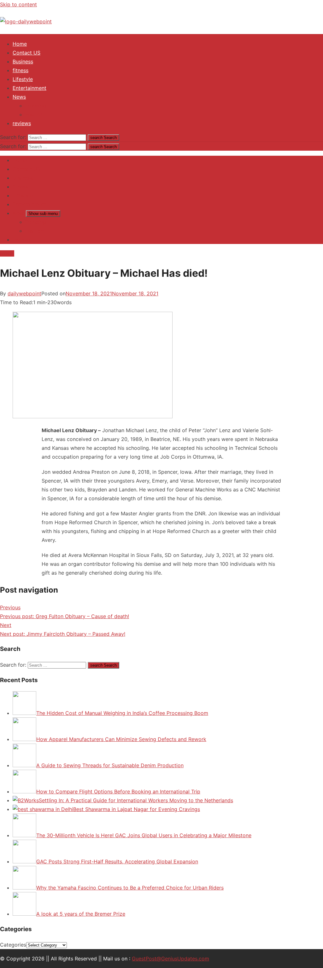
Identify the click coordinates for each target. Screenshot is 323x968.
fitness (20, 70)
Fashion (34, 114)
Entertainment (29, 88)
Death (7, 253)
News (19, 97)
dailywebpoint (24, 293)
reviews (22, 123)
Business (23, 61)
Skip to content (18, 4)
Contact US (26, 52)
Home (20, 44)
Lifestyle (23, 79)
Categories (13, 945)
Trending (35, 105)
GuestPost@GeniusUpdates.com (170, 958)
